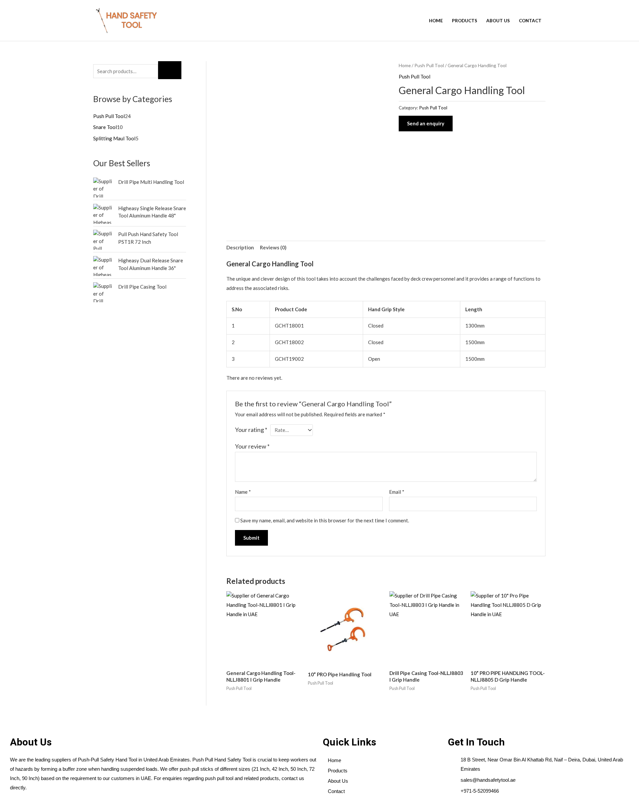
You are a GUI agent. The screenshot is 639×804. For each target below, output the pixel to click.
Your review (252, 446)
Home (436, 20)
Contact (530, 20)
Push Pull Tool (429, 65)
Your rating (251, 429)
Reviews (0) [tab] (273, 247)
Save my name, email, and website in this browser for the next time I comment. (324, 520)
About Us (498, 20)
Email (396, 492)
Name (243, 492)
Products (464, 20)
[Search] (169, 70)
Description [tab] (240, 247)
